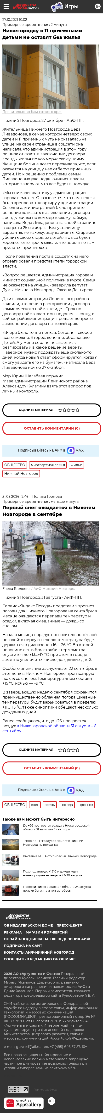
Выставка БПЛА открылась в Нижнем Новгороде (60, 856)
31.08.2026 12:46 (15, 496)
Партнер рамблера (45, 1089)
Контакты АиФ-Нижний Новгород (39, 952)
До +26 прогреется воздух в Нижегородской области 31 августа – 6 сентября (56, 827)
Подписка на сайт (23, 946)
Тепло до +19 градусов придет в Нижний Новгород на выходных (53, 842)
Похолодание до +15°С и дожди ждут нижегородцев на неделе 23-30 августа (52, 873)
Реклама (13, 932)
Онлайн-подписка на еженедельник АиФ (47, 939)
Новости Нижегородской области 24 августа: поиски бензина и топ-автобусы (57, 888)
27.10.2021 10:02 (14, 19)
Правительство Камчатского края (32, 112)
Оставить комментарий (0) (52, 428)
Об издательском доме (28, 925)
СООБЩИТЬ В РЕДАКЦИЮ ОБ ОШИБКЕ (39, 959)
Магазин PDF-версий (47, 932)
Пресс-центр (69, 925)
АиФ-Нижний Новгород (55, 589)
